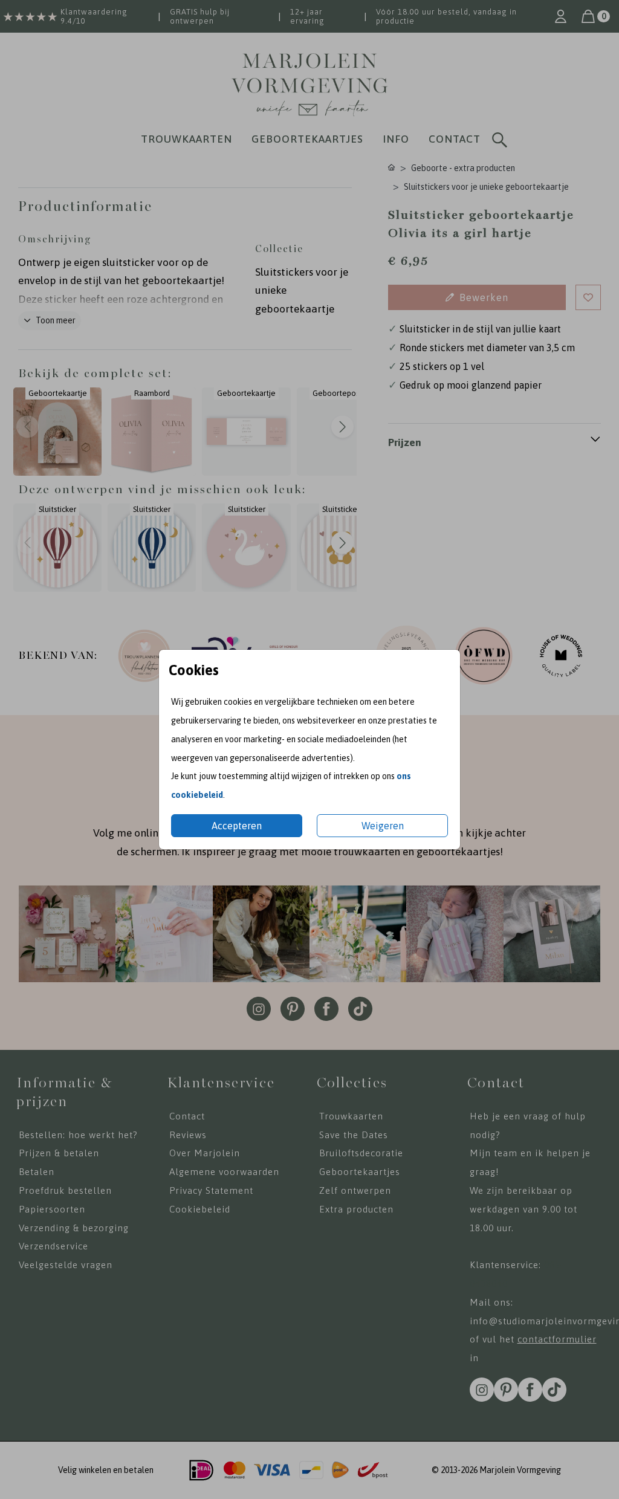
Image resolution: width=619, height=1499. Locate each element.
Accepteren (237, 825)
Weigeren (382, 825)
